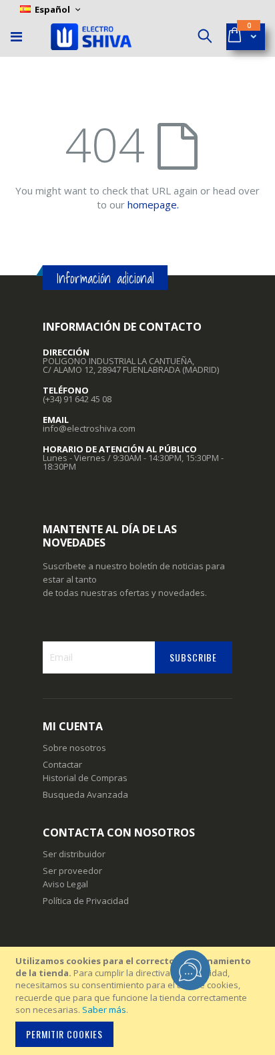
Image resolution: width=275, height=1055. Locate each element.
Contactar (62, 764)
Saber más (104, 1010)
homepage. (153, 204)
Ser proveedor (72, 871)
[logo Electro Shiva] (91, 36)
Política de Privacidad (86, 901)
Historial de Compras (85, 778)
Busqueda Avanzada (85, 794)
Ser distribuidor (74, 854)
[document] (139, 1001)
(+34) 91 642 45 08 (77, 399)
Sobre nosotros (74, 748)
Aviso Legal (65, 884)
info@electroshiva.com (89, 428)
